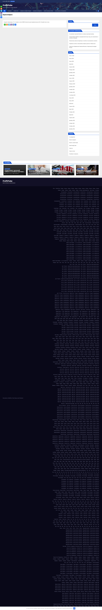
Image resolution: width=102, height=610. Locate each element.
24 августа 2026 (9, 173)
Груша (92, 262)
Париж (92, 459)
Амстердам (88, 208)
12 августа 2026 (57, 173)
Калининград (57, 343)
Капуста (77, 347)
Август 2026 (71, 55)
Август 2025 (71, 78)
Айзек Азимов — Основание (94, 190)
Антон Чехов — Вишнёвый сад (62, 213)
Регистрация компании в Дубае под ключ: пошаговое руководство (75, 470)
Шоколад (56, 591)
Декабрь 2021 (72, 128)
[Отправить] (1, 17)
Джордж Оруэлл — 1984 (95, 309)
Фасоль (61, 528)
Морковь (62, 421)
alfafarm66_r (16, 173)
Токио (95, 519)
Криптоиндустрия (48, 10)
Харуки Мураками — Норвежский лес (77, 560)
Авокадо (62, 188)
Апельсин (63, 222)
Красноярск (74, 356)
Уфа (93, 524)
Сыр (71, 519)
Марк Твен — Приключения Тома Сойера (78, 387)
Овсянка (94, 452)
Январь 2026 (71, 69)
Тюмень (54, 522)
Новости (16, 10)
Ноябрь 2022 (71, 123)
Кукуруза (93, 358)
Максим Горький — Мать (81, 385)
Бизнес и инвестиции (25, 10)
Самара (81, 490)
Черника (76, 578)
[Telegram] (1, 11)
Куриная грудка (90, 360)
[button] (96, 10)
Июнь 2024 (71, 100)
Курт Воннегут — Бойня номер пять (93, 365)
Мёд (76, 403)
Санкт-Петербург (59, 493)
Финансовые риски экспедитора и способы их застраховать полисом (83, 40)
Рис (90, 472)
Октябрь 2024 (72, 92)
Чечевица (73, 580)
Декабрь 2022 (72, 120)
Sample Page (58, 188)
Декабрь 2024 (72, 86)
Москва (91, 421)
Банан (84, 224)
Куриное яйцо (86, 363)
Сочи (66, 508)
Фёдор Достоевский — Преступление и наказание (91, 528)
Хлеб (98, 560)
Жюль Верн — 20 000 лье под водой (68, 325)
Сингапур (89, 504)
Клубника (66, 354)
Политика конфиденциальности (75, 468)
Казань (70, 340)
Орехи (63, 457)
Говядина (70, 260)
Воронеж (60, 240)
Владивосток (61, 235)
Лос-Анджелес (79, 378)
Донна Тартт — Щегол (84, 316)
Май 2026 (71, 64)
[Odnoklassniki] (1, 9)
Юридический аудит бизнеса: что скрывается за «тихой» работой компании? (86, 604)
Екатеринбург (71, 320)
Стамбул (64, 510)
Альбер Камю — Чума (63, 202)
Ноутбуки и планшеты (60, 10)
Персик (79, 466)
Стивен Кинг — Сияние (62, 513)
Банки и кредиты (37, 10)
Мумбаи (57, 428)
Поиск (70, 21)
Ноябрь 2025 (71, 75)
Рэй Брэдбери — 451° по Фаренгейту (93, 477)
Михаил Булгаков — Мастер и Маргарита (78, 405)
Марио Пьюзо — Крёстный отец (66, 387)
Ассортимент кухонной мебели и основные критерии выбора (14, 172)
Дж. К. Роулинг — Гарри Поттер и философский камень (90, 264)
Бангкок (61, 226)
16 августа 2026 (33, 173)
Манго (87, 385)
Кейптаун (55, 352)
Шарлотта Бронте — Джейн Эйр (82, 582)
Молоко (68, 419)
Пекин (90, 461)
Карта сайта (57, 349)
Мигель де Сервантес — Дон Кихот (64, 405)
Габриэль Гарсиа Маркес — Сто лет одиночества (74, 242)
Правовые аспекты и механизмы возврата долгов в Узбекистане (82, 43)
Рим (87, 470)
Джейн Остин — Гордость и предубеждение (77, 293)
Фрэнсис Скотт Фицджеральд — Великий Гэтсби (91, 546)
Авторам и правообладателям (84, 190)
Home (54, 188)
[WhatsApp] (1, 7)
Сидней (57, 504)
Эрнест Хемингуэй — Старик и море (68, 593)
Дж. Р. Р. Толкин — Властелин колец (80, 278)
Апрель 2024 (71, 106)
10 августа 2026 (81, 173)
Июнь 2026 (71, 61)
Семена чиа (92, 497)
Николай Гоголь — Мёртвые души (58, 437)
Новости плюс (72, 151)
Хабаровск (71, 557)
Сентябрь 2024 (72, 95)
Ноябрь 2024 (71, 89)
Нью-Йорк (97, 448)
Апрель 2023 (71, 117)
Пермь (55, 466)
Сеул (53, 501)
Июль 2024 (71, 97)
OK (74, 608)
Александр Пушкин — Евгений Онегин (66, 193)
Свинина (63, 497)
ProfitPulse (7, 5)
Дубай (98, 316)
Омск (53, 457)
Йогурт (70, 338)
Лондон (94, 374)
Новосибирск (57, 446)
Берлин (65, 228)
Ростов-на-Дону (55, 475)
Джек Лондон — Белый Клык (75, 309)
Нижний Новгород (89, 428)
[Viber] (1, 13)
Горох (58, 262)
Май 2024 (71, 103)
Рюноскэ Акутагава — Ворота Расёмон (59, 490)
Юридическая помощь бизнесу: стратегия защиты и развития (63, 604)
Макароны (85, 383)
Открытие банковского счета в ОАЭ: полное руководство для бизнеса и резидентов (76, 459)
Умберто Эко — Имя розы (88, 524)
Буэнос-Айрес (59, 231)
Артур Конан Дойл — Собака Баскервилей (92, 222)
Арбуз (67, 222)
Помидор (82, 468)
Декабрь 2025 (72, 72)
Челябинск (84, 575)
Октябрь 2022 (72, 126)
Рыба (65, 477)
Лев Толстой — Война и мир (74, 367)
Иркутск (94, 334)
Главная (9, 10)
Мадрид (77, 381)
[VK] (1, 15)
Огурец (79, 454)
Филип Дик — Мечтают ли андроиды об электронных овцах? (72, 546)
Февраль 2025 (72, 83)
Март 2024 (71, 109)
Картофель (61, 349)
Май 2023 (71, 114)
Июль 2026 (71, 58)
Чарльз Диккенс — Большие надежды (93, 562)
